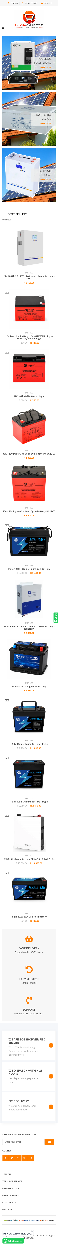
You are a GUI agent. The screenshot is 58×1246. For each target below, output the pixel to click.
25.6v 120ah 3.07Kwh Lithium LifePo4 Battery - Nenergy (29, 627)
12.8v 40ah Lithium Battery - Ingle (29, 743)
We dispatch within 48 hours (26, 1072)
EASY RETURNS (29, 979)
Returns (7, 1209)
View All (6, 219)
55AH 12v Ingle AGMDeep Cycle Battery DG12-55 (29, 511)
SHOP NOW (45, 67)
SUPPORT (29, 1009)
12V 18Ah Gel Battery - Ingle (29, 396)
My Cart (48, 3)
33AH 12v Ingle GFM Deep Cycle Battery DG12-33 (29, 453)
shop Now (45, 123)
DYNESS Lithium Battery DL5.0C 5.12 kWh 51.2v (29, 859)
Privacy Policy (10, 1195)
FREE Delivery (19, 1101)
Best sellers (17, 214)
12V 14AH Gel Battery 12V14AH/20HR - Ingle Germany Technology (29, 337)
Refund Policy (10, 1188)
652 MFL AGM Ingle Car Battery (29, 686)
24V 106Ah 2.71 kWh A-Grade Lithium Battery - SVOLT (29, 277)
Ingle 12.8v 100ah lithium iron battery (29, 568)
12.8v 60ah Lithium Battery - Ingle (29, 801)
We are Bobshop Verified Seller (27, 1041)
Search (14, 3)
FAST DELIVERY (29, 948)
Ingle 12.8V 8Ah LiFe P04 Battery (29, 916)
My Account (31, 3)
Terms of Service (12, 1181)
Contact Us (9, 1202)
